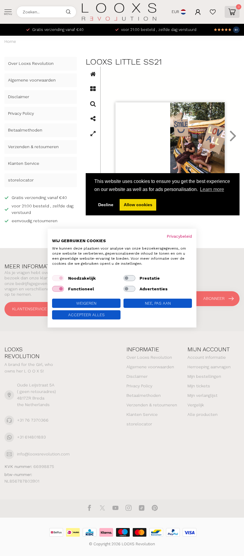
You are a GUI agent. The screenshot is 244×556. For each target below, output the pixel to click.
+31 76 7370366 (33, 420)
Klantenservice (29, 308)
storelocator (21, 180)
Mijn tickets (198, 385)
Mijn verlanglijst (202, 395)
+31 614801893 (31, 437)
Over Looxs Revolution (31, 63)
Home (10, 41)
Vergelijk (195, 404)
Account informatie (206, 357)
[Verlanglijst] (213, 12)
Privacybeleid (179, 236)
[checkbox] (58, 278)
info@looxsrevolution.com (43, 454)
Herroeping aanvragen (209, 366)
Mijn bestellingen (204, 376)
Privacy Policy (21, 113)
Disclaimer (18, 96)
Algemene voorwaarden (32, 80)
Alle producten (202, 414)
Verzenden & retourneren (33, 146)
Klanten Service (23, 163)
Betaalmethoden (25, 130)
